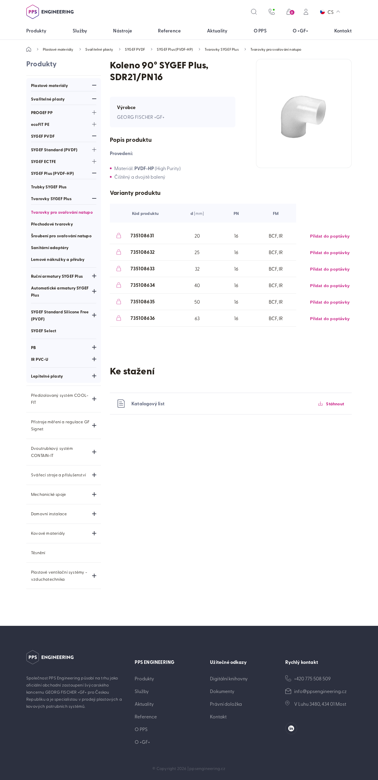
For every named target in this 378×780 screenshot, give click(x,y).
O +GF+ (142, 741)
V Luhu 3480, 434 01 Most (320, 703)
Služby (142, 691)
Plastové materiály (58, 49)
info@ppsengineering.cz (320, 691)
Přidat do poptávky (330, 236)
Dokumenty (222, 691)
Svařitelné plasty (99, 49)
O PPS (141, 729)
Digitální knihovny (229, 678)
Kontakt (218, 716)
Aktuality (144, 703)
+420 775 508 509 (312, 678)
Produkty (144, 678)
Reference (146, 716)
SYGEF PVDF (135, 49)
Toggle (94, 85)
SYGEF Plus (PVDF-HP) (175, 49)
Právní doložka (226, 703)
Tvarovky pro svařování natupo (276, 49)
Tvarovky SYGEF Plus (222, 49)
